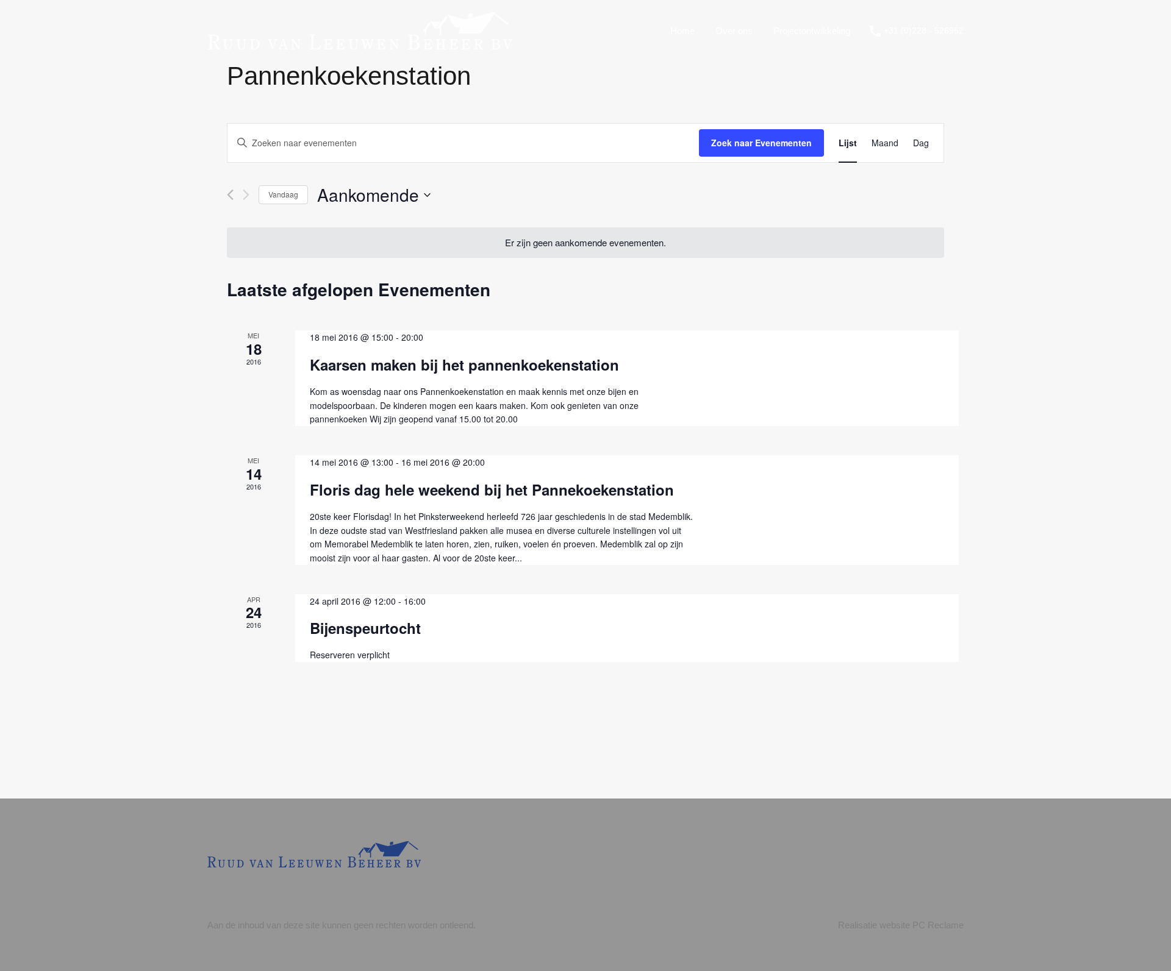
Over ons (734, 31)
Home (682, 31)
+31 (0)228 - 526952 (924, 30)
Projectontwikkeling (811, 31)
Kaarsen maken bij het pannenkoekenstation (464, 364)
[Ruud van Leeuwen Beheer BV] (359, 43)
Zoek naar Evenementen (761, 143)
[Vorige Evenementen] (230, 195)
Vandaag (283, 194)
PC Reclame (938, 925)
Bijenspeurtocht (365, 627)
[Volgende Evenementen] (246, 195)
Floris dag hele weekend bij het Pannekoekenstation (492, 489)
